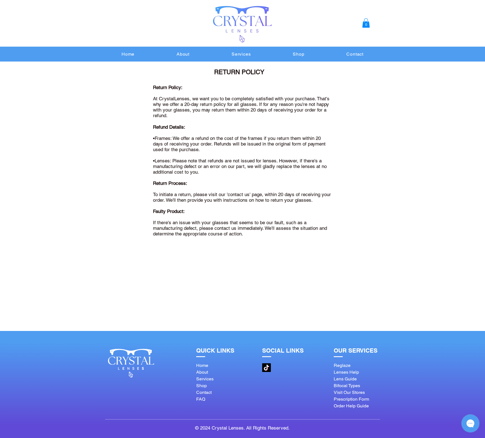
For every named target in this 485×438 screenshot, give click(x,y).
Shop (201, 385)
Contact (204, 392)
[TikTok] (266, 367)
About (202, 372)
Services (205, 379)
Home (202, 365)
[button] (366, 23)
